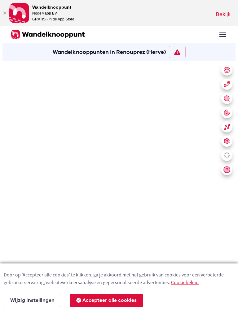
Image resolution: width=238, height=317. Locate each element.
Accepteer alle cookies (109, 300)
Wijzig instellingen (32, 300)
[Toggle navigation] (222, 34)
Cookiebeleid (185, 282)
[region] (119, 188)
